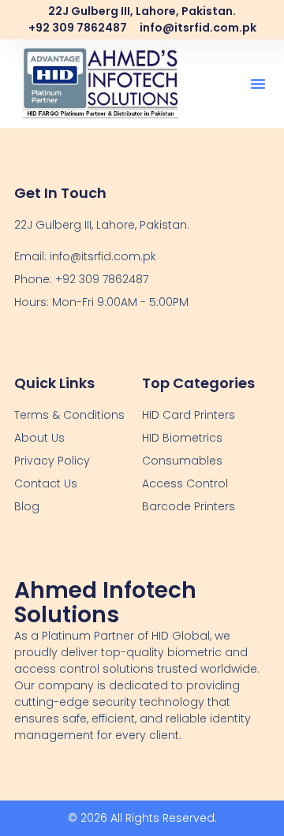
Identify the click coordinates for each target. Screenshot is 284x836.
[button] (258, 83)
